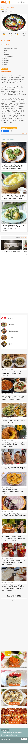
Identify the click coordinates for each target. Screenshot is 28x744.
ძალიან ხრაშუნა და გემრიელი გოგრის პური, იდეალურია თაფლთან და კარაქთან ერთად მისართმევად (14, 444)
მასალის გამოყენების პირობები (9, 735)
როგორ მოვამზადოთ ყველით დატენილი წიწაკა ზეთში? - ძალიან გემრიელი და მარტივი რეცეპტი (13, 562)
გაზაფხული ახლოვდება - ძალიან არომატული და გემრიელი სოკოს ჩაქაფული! (11, 373)
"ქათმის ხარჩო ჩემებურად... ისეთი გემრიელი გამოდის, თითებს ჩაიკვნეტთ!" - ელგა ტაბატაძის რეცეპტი (14, 538)
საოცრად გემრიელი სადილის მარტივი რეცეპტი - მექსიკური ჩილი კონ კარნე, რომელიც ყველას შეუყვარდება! (13, 397)
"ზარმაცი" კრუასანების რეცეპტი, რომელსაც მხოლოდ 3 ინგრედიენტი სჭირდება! (12, 491)
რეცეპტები (14, 665)
